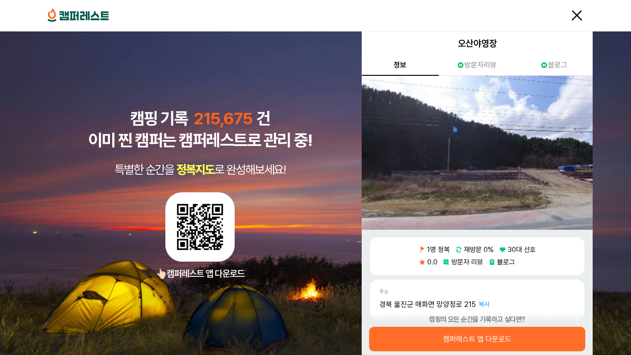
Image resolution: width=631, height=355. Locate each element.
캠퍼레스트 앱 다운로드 (477, 339)
